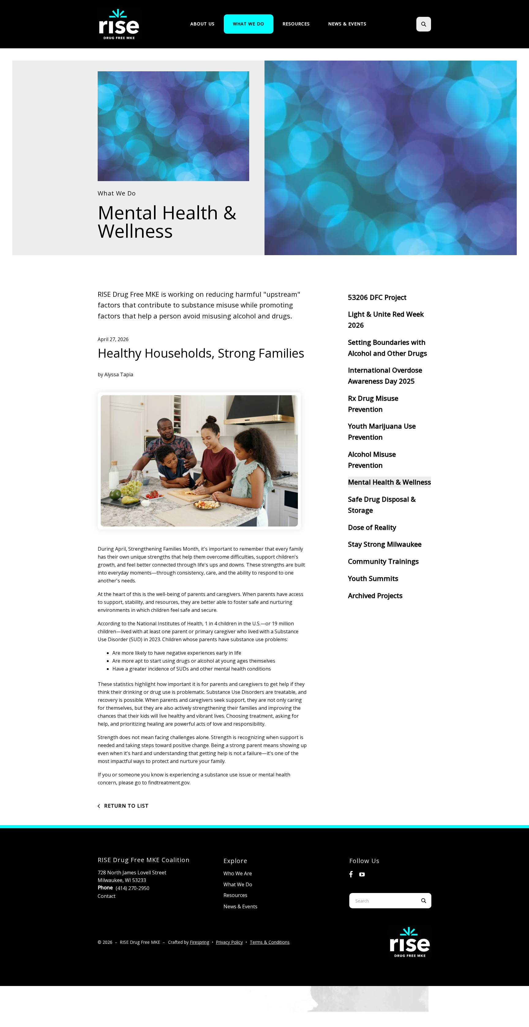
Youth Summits (373, 578)
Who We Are (237, 873)
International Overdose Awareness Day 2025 (385, 375)
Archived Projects (375, 595)
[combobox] (432, 24)
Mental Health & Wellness (389, 481)
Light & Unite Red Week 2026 (386, 319)
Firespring (199, 942)
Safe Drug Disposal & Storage (382, 504)
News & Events (347, 24)
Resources (296, 24)
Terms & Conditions (270, 942)
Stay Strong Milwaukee (385, 544)
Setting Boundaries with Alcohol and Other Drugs (387, 347)
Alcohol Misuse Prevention (372, 459)
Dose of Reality (372, 527)
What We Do (248, 24)
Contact (106, 896)
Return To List (126, 805)
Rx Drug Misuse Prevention (373, 403)
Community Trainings (383, 561)
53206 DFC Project (377, 297)
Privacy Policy (229, 942)
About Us (202, 24)
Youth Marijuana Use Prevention (382, 431)
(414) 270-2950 (132, 888)
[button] (423, 24)
